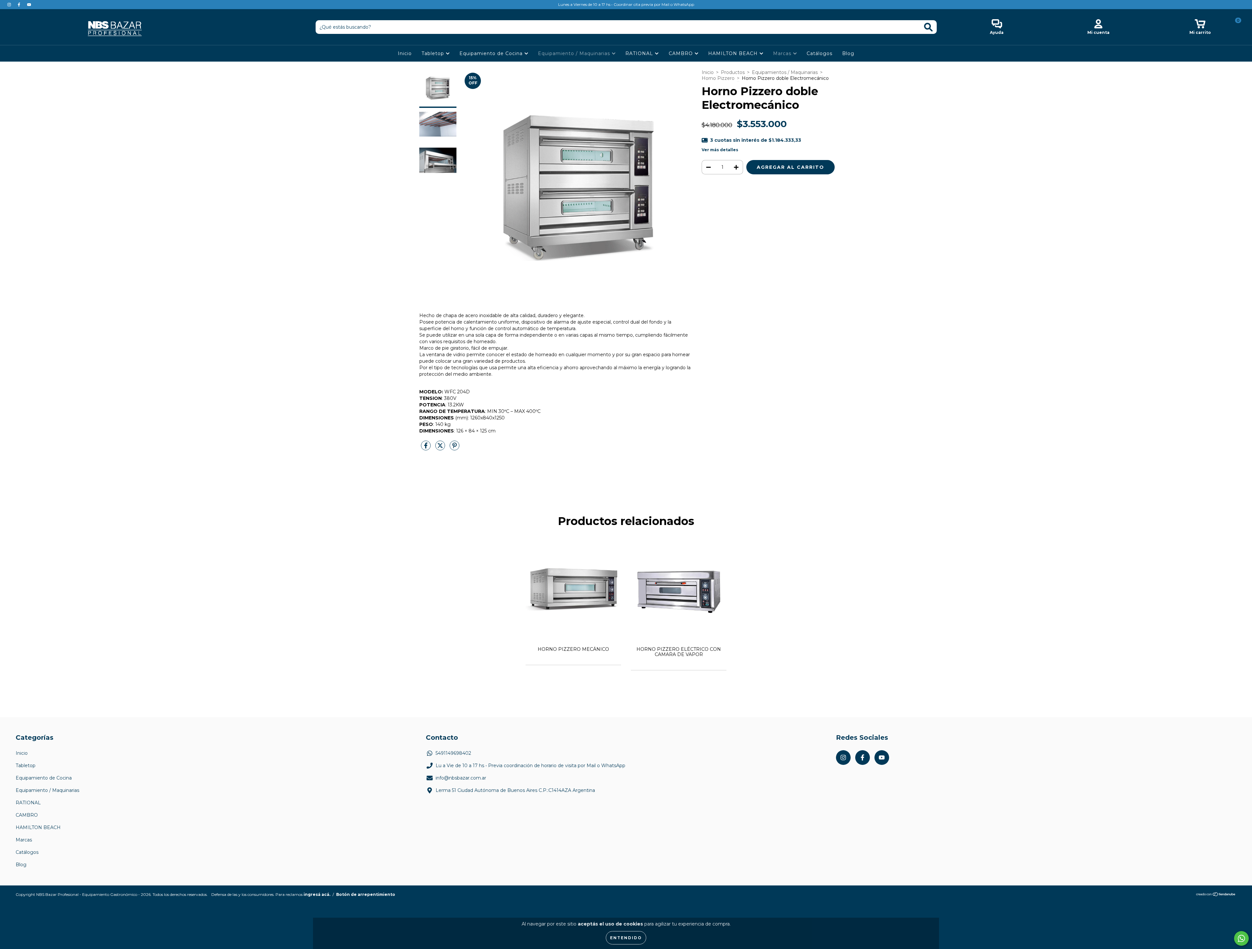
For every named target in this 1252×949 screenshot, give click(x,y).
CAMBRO (681, 53)
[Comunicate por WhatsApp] (1241, 938)
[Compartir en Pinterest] (454, 448)
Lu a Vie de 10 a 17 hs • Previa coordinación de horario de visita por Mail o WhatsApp (530, 765)
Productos (733, 72)
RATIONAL (640, 53)
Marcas (783, 53)
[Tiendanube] (1216, 895)
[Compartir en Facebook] (426, 448)
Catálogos (819, 53)
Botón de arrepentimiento (365, 894)
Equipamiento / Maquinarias (575, 53)
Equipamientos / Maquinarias (785, 72)
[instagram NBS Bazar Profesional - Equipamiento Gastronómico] (10, 4)
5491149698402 (453, 753)
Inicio (405, 53)
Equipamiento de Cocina (491, 53)
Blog (848, 53)
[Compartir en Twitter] (440, 448)
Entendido (626, 937)
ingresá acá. (317, 894)
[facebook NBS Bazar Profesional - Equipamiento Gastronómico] (19, 4)
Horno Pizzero (718, 78)
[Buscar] (928, 27)
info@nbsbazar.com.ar (461, 778)
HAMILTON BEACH (733, 53)
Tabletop (434, 53)
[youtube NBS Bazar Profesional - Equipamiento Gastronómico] (29, 4)
